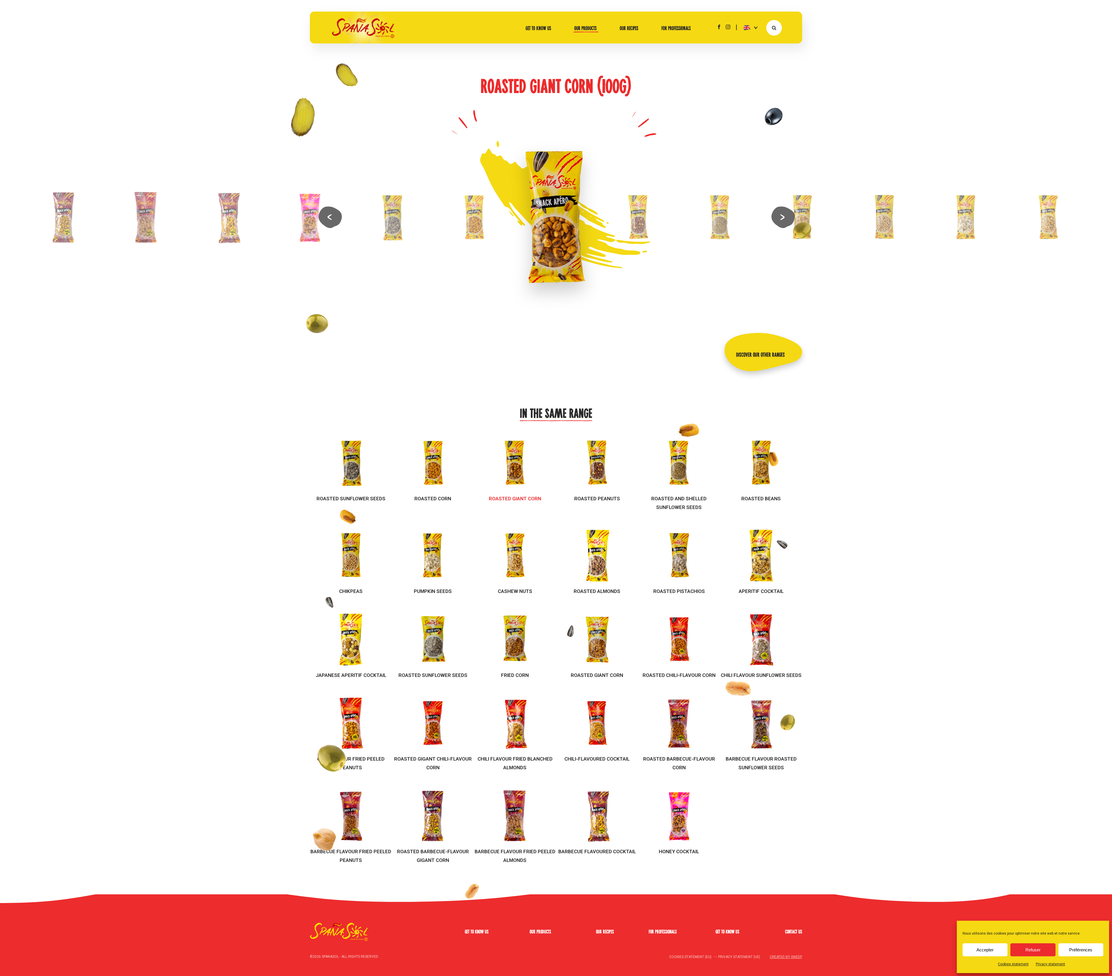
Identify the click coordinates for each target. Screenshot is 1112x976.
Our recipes (629, 27)
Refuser (1032, 949)
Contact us (793, 931)
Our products (585, 27)
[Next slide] (782, 217)
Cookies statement (1013, 964)
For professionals (676, 27)
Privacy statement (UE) (739, 957)
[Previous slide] (329, 217)
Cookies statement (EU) (690, 957)
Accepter (985, 949)
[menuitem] (748, 27)
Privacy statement (1050, 964)
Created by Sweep (786, 957)
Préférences (1080, 949)
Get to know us (538, 27)
